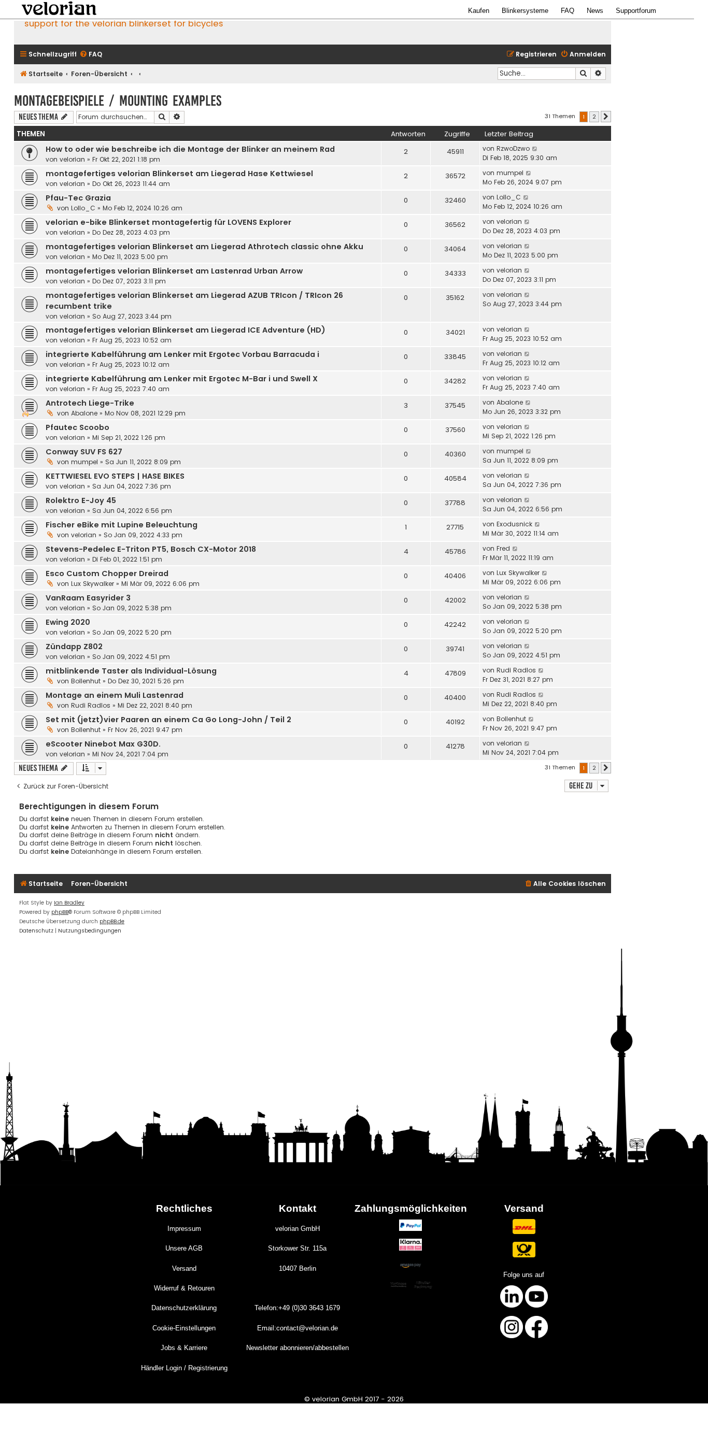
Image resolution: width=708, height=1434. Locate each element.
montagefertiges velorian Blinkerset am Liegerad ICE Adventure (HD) (185, 330)
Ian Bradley (69, 903)
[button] (606, 116)
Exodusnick (514, 524)
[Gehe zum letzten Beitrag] (535, 148)
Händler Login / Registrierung (184, 1368)
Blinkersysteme (525, 11)
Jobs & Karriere (184, 1348)
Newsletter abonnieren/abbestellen (297, 1348)
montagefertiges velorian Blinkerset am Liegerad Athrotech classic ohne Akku (204, 246)
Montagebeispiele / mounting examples (117, 101)
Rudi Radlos (516, 670)
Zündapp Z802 (74, 646)
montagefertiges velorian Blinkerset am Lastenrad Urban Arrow (174, 271)
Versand (184, 1268)
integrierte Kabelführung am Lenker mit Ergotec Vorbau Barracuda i (182, 354)
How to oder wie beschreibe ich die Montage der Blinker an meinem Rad (190, 149)
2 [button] (594, 116)
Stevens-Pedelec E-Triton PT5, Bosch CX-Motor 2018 (151, 549)
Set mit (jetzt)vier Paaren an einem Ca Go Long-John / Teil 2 (168, 719)
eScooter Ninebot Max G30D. (103, 744)
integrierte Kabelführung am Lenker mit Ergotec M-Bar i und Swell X (182, 379)
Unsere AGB (184, 1248)
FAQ (567, 11)
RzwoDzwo (513, 148)
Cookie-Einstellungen (184, 1328)
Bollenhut (86, 681)
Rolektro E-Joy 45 (81, 500)
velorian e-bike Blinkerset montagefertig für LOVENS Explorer (168, 222)
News (595, 11)
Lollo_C (83, 208)
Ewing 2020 (68, 622)
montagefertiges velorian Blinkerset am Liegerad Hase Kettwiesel (179, 173)
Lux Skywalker (92, 583)
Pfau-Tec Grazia (78, 198)
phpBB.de (112, 921)
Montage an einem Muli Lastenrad (114, 695)
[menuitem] (90, 55)
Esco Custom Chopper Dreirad (107, 573)
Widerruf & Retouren (184, 1288)
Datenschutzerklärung (184, 1308)
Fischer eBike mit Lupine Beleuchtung (121, 525)
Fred (503, 548)
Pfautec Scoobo (77, 427)
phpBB (59, 912)
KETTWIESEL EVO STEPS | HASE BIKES (115, 476)
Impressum (184, 1228)
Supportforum (636, 11)
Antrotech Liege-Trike (90, 403)
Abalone (84, 413)
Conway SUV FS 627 (84, 452)
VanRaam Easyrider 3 (88, 598)
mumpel (510, 172)
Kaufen (478, 11)
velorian (72, 159)
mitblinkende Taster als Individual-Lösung (131, 671)
